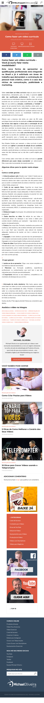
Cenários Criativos (13, 635)
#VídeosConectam (21, 311)
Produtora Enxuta (12, 624)
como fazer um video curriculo (27, 313)
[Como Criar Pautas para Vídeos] (22, 379)
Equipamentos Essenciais (15, 646)
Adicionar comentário (13, 47)
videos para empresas (21, 322)
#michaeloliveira (8, 311)
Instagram (10, 656)
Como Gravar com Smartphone (16, 643)
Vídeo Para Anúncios (13, 627)
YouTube (9, 654)
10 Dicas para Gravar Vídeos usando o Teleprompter (19, 466)
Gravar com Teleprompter (15, 640)
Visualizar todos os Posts (21, 359)
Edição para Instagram (14, 638)
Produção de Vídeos (22, 34)
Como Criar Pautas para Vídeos (17, 395)
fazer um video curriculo (19, 320)
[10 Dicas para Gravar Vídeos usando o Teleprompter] (22, 449)
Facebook (10, 662)
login (18, 480)
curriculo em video (15, 317)
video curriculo (7, 322)
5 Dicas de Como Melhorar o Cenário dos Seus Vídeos (21, 430)
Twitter (9, 659)
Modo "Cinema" (30, 46)
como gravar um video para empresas (14, 315)
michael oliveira (34, 320)
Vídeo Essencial (12, 629)
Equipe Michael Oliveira (14, 665)
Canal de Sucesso (12, 632)
